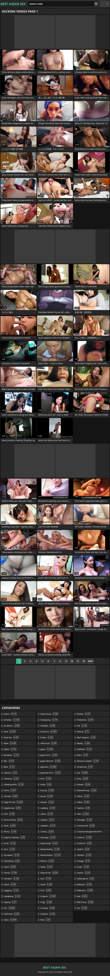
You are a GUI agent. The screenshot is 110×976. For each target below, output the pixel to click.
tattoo (83, 802)
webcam (84, 884)
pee (82, 725)
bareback (11, 755)
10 (72, 661)
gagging (11, 890)
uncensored (86, 825)
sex (82, 772)
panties (83, 714)
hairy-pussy (49, 714)
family (10, 872)
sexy (82, 778)
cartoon (10, 772)
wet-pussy (85, 902)
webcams (84, 890)
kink (45, 778)
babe (10, 743)
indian (46, 737)
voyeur (83, 872)
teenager (84, 819)
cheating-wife (13, 784)
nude (46, 884)
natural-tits (49, 872)
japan (46, 749)
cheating (11, 778)
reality (83, 743)
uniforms (84, 843)
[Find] (96, 4)
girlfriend (11, 914)
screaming (84, 766)
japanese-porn (50, 772)
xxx (82, 908)
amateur (11, 719)
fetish (10, 884)
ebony (10, 831)
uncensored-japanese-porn (89, 832)
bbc (9, 761)
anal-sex (11, 737)
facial (10, 866)
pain (45, 919)
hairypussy (48, 719)
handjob (47, 725)
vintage (83, 861)
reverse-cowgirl (87, 761)
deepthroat (12, 808)
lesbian (47, 819)
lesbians (47, 825)
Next (90, 661)
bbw (9, 766)
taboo (83, 796)
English (104, 4)
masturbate (49, 843)
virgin (83, 866)
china (10, 790)
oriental (47, 908)
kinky (45, 784)
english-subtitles (14, 837)
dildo (9, 825)
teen (83, 814)
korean (47, 802)
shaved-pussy (86, 790)
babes (10, 749)
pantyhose (85, 719)
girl (9, 908)
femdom (11, 878)
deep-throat (13, 802)
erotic (10, 843)
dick (9, 814)
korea (46, 796)
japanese (48, 766)
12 (84, 661)
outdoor (47, 914)
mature (47, 861)
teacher (83, 808)
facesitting (11, 861)
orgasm (47, 896)
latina (46, 814)
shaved (83, 784)
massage (47, 837)
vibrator (84, 855)
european (11, 855)
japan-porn (48, 755)
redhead (84, 749)
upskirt (83, 849)
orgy (46, 902)
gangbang (12, 896)
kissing (47, 790)
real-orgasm (86, 737)
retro (82, 755)
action (10, 714)
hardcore (48, 731)
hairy (10, 919)
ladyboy (47, 808)
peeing (83, 731)
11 (78, 661)
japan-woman (50, 761)
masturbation (50, 855)
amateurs (11, 725)
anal (9, 731)
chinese (11, 796)
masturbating (49, 849)
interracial (48, 743)
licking (47, 831)
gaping (10, 902)
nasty (46, 866)
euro (9, 849)
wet (82, 896)
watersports (85, 878)
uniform (84, 837)
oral (45, 890)
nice (45, 878)
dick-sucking (13, 819)
